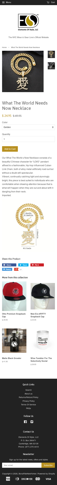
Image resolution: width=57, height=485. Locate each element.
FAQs (28, 408)
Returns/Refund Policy (28, 397)
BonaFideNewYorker (27, 473)
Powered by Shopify (46, 473)
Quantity (6, 134)
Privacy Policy (29, 401)
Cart (52, 2)
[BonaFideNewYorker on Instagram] (31, 422)
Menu (8, 2)
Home (4, 47)
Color (4, 122)
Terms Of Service (28, 404)
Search (28, 389)
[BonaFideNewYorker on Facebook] (25, 422)
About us (28, 393)
